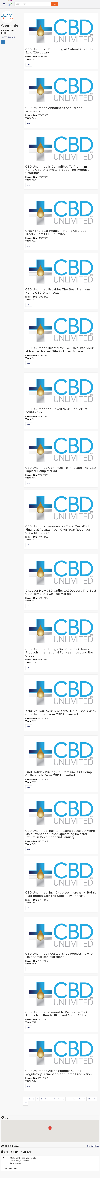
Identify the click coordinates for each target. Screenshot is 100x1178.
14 (84, 1099)
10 (63, 1099)
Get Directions (93, 1146)
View (28, 64)
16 (94, 1099)
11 (68, 1099)
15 (89, 1099)
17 (25, 1103)
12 (73, 1099)
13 (79, 1099)
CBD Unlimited (9, 37)
